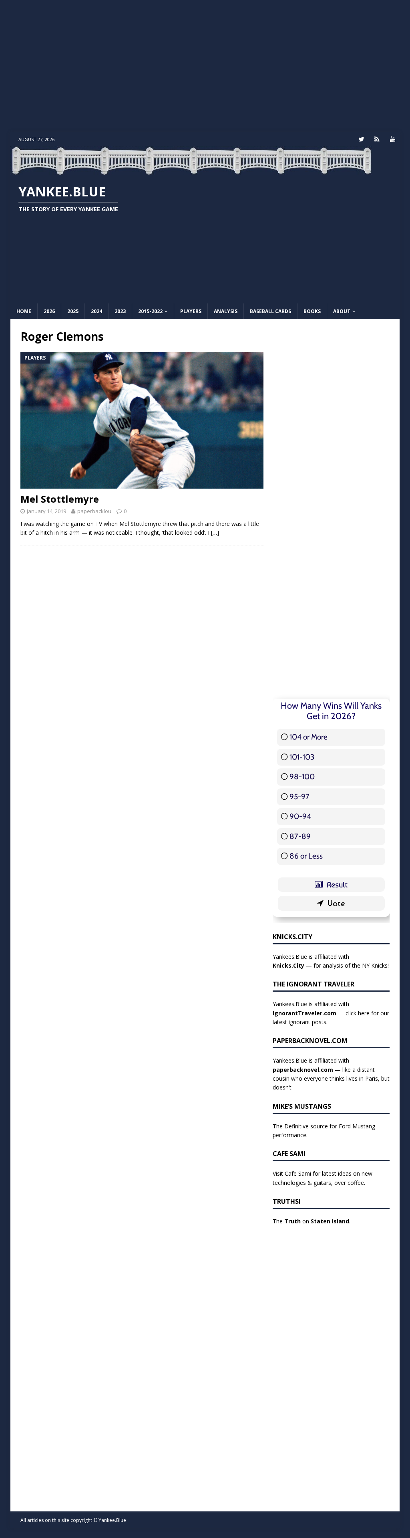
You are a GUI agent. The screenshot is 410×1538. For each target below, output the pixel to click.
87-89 (300, 836)
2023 (120, 311)
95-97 (299, 796)
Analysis (225, 311)
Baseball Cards (270, 311)
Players (190, 311)
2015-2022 (150, 311)
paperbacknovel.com (303, 1069)
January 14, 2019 (46, 511)
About (341, 311)
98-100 (302, 776)
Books (312, 311)
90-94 (300, 816)
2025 (72, 311)
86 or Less (306, 856)
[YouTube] (393, 139)
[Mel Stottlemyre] (141, 420)
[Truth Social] (377, 139)
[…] (215, 532)
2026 (49, 311)
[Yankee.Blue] (191, 170)
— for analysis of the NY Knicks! (331, 965)
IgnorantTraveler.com (304, 1013)
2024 (96, 311)
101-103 (301, 757)
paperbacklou (94, 511)
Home (23, 311)
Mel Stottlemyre (59, 498)
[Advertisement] (205, 66)
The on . (311, 1221)
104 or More (308, 737)
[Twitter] (361, 139)
